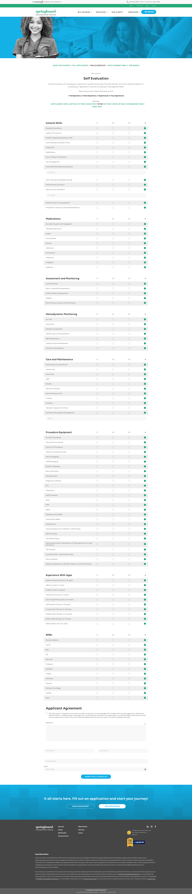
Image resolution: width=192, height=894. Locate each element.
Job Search (134, 66)
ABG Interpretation (53, 338)
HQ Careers (81, 829)
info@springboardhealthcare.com (129, 874)
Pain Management (53, 162)
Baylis (48, 510)
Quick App (61, 826)
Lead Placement (52, 284)
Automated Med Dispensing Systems (59, 167)
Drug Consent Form (117, 66)
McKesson (49, 664)
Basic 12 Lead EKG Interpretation (58, 288)
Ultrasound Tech (135, 104)
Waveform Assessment (54, 329)
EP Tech (107, 104)
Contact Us (139, 5)
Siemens (49, 683)
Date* (46, 766)
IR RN (115, 104)
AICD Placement (52, 495)
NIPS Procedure (51, 534)
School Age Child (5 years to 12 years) (59, 600)
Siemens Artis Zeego (53, 688)
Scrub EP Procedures (53, 437)
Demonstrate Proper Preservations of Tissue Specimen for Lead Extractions (69, 544)
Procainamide (51, 238)
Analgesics (50, 262)
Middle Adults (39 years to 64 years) (59, 614)
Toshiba (49, 693)
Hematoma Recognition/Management (60, 413)
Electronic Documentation (55, 189)
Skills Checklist (98, 66)
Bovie (48, 500)
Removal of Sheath (53, 389)
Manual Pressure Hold (54, 393)
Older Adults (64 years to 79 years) (58, 619)
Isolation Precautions (53, 133)
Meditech (49, 669)
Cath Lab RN (56, 104)
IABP (47, 379)
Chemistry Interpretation (55, 348)
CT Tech (81, 104)
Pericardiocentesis (52, 538)
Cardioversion (51, 524)
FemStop (49, 403)
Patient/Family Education (55, 185)
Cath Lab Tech (70, 104)
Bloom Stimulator (52, 471)
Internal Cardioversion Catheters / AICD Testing (63, 529)
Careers (154, 5)
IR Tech (122, 104)
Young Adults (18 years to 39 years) (58, 609)
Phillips (48, 674)
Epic (47, 650)
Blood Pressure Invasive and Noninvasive (61, 303)
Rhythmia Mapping (53, 466)
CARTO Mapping (52, 461)
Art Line (49, 319)
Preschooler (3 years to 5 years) (57, 595)
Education (101, 12)
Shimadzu (49, 678)
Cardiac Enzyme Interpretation (57, 343)
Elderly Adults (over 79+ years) (57, 624)
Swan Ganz (50, 324)
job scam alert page (90, 879)
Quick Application (61, 66)
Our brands (55, 2)
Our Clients (117, 12)
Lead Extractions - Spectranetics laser (59, 554)
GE (47, 654)
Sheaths (49, 384)
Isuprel (48, 233)
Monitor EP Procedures (54, 447)
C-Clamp (49, 398)
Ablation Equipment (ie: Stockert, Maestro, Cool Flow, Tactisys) (68, 564)
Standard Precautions (54, 128)
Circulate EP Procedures (54, 442)
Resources (133, 12)
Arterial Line (50, 369)
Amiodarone (50, 253)
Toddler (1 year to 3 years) (55, 590)
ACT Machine (50, 549)
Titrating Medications (54, 229)
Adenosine (50, 248)
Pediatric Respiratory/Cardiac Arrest (59, 138)
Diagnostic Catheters (53, 481)
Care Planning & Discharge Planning (59, 180)
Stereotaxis (50, 490)
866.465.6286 (134, 2)
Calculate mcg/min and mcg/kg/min (59, 224)
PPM (47, 505)
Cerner (48, 645)
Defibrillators (50, 152)
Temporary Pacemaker (54, 514)
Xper (47, 698)
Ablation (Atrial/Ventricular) (56, 452)
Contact (80, 833)
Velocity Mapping (52, 457)
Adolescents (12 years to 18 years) (58, 604)
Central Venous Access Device (57, 365)
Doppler (49, 298)
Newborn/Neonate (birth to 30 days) (59, 580)
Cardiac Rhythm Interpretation (57, 293)
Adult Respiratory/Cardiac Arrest (58, 143)
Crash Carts (50, 147)
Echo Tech (91, 104)
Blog (147, 5)
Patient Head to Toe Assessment (58, 203)
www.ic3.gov (151, 879)
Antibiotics (50, 258)
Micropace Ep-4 (51, 476)
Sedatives (49, 267)
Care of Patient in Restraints (56, 157)
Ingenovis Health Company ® (97, 890)
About (131, 5)
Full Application (80, 66)
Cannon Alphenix (52, 640)
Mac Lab (49, 659)
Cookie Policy (112, 892)
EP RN (100, 104)
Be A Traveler (84, 12)
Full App (60, 829)
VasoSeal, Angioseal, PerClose (57, 408)
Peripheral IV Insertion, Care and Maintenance (63, 207)
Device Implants (52, 559)
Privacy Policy (103, 892)
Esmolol (49, 243)
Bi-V (47, 486)
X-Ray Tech (97, 107)
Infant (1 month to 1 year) (55, 585)
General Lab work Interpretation (58, 334)
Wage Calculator (82, 826)
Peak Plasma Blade (53, 519)
